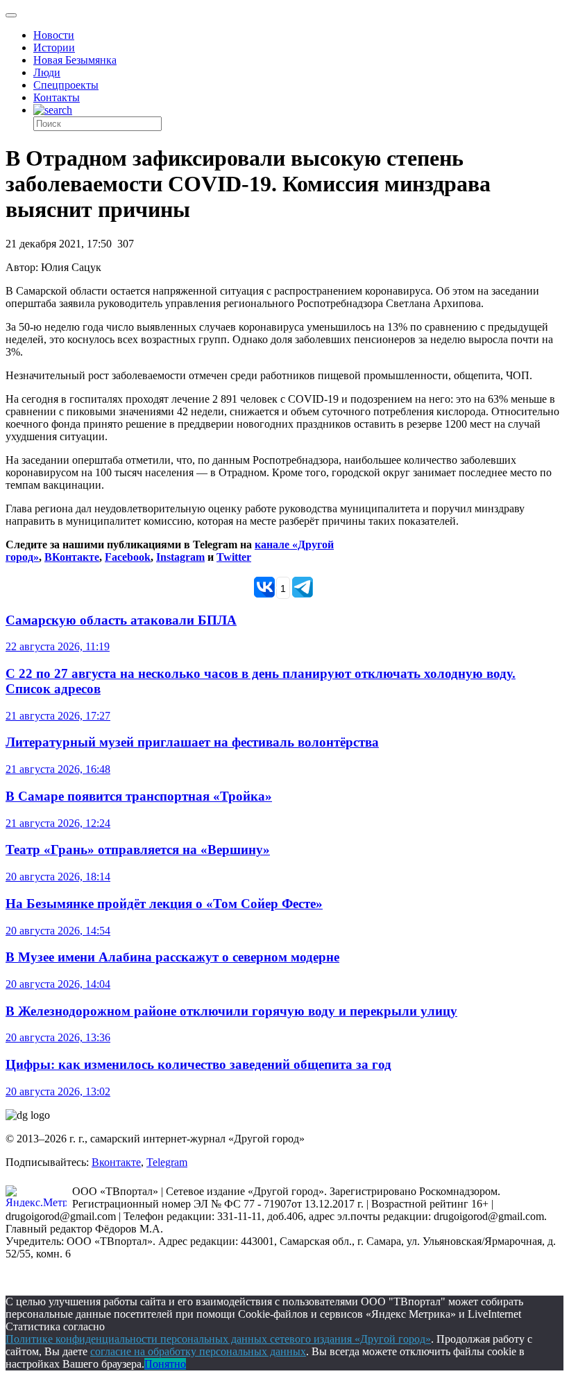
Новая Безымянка (75, 60)
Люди (46, 72)
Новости (53, 35)
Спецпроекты (66, 85)
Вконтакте (116, 1162)
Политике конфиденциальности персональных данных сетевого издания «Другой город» (218, 1339)
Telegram (166, 1162)
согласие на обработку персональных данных (198, 1351)
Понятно (165, 1364)
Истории (54, 47)
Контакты (56, 97)
